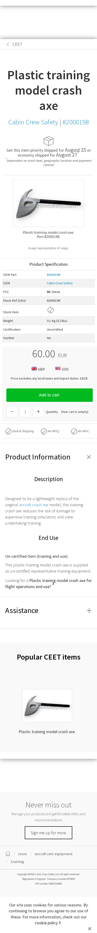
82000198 (53, 275)
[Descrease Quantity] (12, 411)
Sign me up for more (48, 832)
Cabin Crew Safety (60, 283)
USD (65, 369)
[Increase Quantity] (38, 411)
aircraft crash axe (33, 504)
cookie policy (46, 922)
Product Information (48, 457)
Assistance (48, 610)
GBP (41, 369)
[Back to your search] (8, 44)
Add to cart (49, 395)
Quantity (52, 412)
